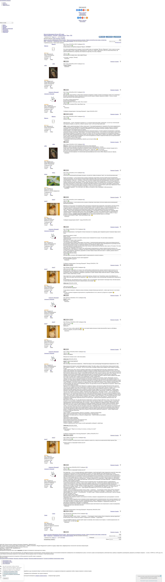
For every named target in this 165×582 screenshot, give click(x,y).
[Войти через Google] (86, 10)
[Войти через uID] (77, 10)
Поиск (68, 35)
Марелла (53, 44)
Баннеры (26, 558)
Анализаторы (6, 30)
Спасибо (117, 61)
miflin (53, 63)
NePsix (53, 172)
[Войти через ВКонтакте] (79, 10)
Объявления (5, 32)
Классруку (5, 3)
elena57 (53, 199)
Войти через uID (82, 7)
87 (85, 351)
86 (85, 322)
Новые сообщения (48, 35)
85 (85, 297)
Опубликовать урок (7, 560)
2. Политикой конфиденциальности (10, 572)
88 (84, 437)
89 (86, 467)
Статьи (4, 2)
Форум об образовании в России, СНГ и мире (54, 34)
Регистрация (82, 13)
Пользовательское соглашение (6, 558)
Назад (53, 37)
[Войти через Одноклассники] (88, 10)
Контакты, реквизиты (19, 558)
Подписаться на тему (118, 42)
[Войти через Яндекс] (84, 10)
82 (83, 199)
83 (84, 229)
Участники (55, 35)
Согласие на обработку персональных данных (54, 558)
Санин (53, 513)
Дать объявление (6, 563)
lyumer (54, 38)
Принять (5, 578)
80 (83, 144)
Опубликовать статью (7, 561)
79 (83, 116)
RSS (71, 35)
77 (83, 63)
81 (83, 172)
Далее (63, 37)
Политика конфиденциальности (36, 558)
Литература (49, 41)
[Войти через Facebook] (81, 10)
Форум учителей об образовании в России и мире (55, 40)
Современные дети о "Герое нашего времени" (63, 41)
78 (83, 92)
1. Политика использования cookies (10, 571)
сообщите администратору (41, 575)
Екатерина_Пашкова (60, 38)
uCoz (6, 557)
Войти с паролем (82, 12)
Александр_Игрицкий (54, 92)
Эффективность (6, 5)
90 (86, 513)
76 (83, 44)
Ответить (112, 61)
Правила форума (62, 35)
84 (84, 267)
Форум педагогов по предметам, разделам (76, 40)
